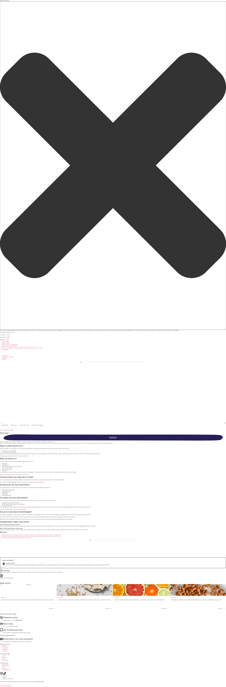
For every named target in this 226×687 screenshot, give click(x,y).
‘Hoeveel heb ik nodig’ (39, 482)
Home (1, 430)
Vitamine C (116, 597)
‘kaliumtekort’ (23, 509)
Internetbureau (37, 681)
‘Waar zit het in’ (11, 474)
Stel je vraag (8, 624)
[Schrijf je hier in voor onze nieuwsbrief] (1, 639)
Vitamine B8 (60, 597)
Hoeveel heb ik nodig (24, 425)
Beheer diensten (5, 343)
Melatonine (3, 597)
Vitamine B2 (173, 597)
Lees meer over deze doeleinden (9, 345)
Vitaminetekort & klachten (37, 425)
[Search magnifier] (225, 423)
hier (5, 626)
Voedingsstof (6, 430)
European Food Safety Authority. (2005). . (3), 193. (31, 536)
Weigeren (10, 347)
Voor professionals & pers (13, 630)
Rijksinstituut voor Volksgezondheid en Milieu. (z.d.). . (16, 537)
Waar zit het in (14, 425)
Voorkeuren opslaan (29, 347)
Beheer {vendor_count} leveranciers (10, 344)
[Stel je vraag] (1, 623)
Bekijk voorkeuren (19, 347)
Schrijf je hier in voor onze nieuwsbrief (18, 639)
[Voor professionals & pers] (1, 630)
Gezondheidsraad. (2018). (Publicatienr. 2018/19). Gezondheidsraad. (31, 534)
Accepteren (3, 347)
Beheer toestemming (5, 685)
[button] (113, 165)
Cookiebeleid (5, 349)
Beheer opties (5, 341)
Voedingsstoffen (4, 425)
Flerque (42, 681)
